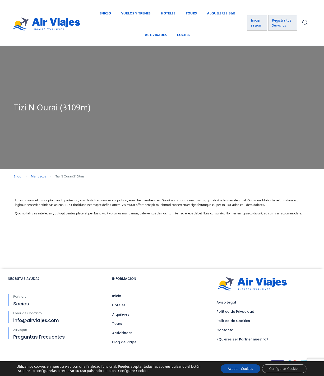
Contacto (225, 330)
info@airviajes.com (36, 320)
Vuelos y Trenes (136, 13)
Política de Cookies (233, 320)
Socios (21, 303)
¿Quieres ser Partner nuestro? (242, 339)
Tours (191, 13)
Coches (183, 34)
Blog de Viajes (124, 342)
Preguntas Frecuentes (39, 337)
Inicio (105, 13)
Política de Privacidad (235, 311)
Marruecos (38, 176)
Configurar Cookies (284, 368)
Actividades (156, 34)
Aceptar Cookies (240, 368)
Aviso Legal (226, 302)
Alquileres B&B (221, 13)
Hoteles (168, 13)
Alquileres (120, 314)
